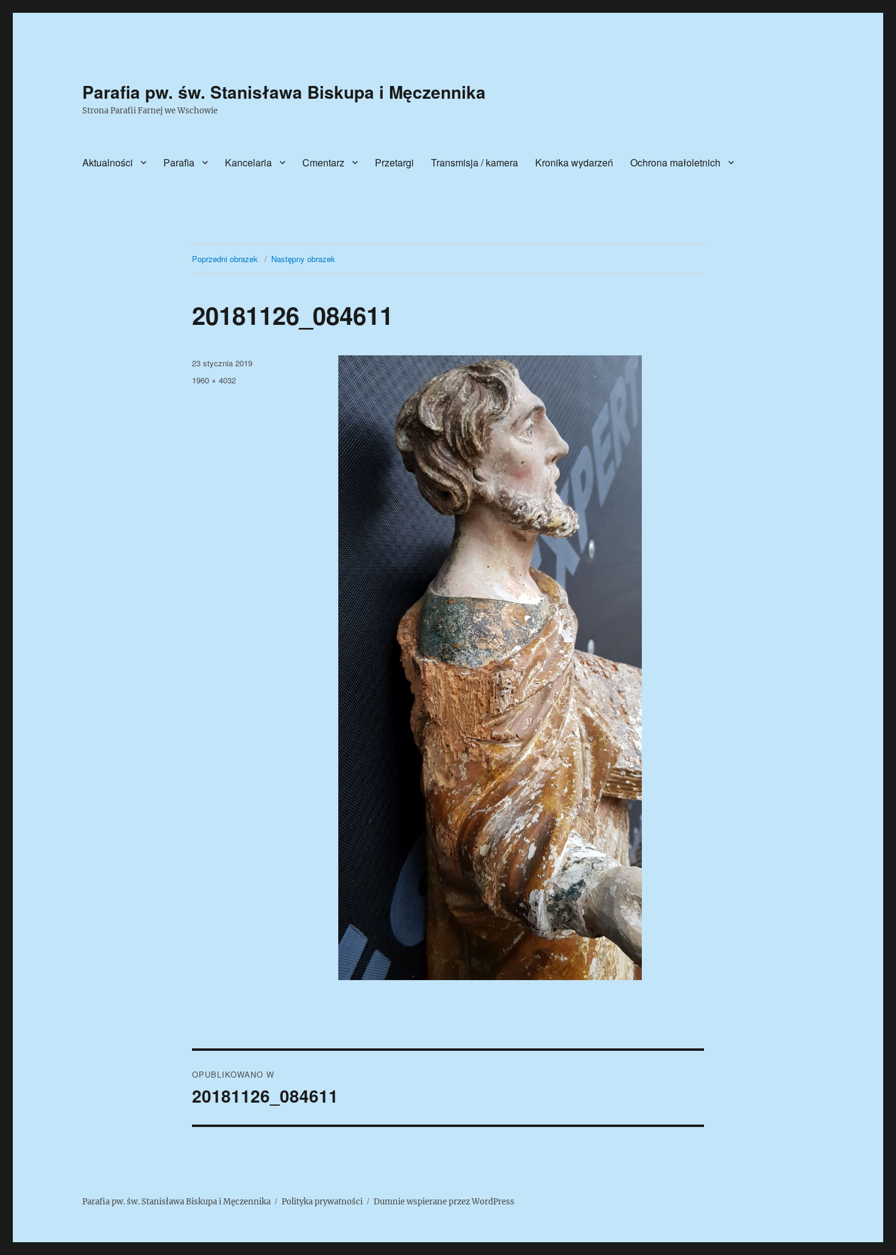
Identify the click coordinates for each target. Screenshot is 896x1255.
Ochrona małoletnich (675, 162)
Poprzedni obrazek (225, 259)
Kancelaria (248, 162)
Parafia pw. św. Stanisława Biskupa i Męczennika (284, 91)
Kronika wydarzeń (574, 162)
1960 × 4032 (214, 380)
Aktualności (107, 162)
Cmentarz (323, 162)
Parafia (178, 162)
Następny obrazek (303, 259)
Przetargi (394, 162)
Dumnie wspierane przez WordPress (444, 1201)
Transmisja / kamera (474, 162)
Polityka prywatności (322, 1201)
